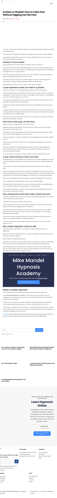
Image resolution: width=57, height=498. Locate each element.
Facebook (2, 476)
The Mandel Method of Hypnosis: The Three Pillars (14, 375)
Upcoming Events (43, 452)
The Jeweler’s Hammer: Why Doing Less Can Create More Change (14, 343)
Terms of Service (42, 491)
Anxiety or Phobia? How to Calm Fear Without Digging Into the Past (24, 13)
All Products (42, 454)
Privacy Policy (34, 491)
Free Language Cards (24, 454)
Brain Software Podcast (45, 456)
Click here (5, 314)
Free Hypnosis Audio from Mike (27, 456)
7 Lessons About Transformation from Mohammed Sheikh (43, 359)
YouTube (2, 480)
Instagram (2, 478)
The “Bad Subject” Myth (14, 359)
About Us (31, 478)
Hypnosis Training (14, 19)
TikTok (1, 482)
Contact (31, 480)
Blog (40, 458)
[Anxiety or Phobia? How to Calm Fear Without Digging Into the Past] (28, 34)
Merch (30, 481)
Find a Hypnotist (33, 476)
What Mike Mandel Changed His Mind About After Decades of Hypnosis (43, 343)
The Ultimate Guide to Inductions (28, 452)
